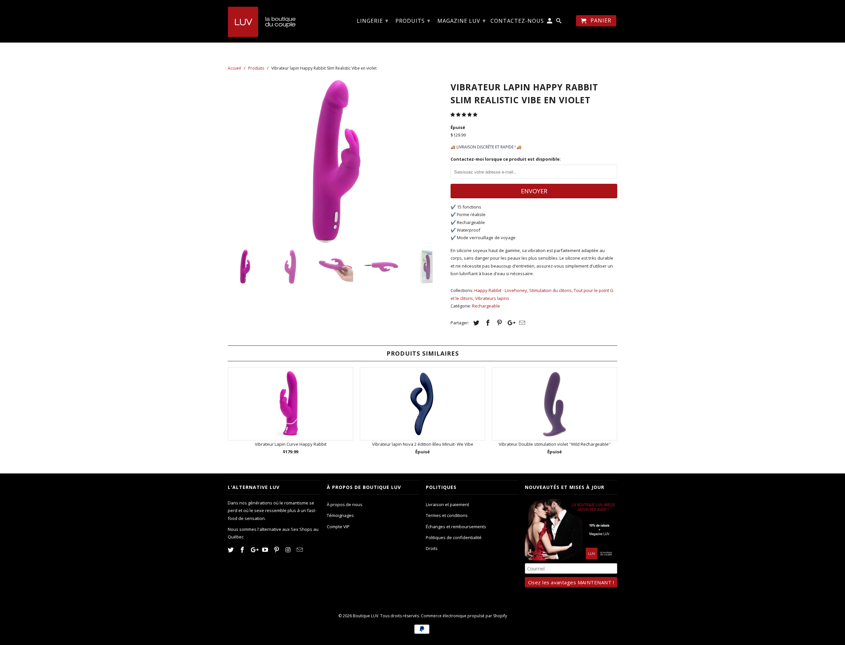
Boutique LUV (365, 616)
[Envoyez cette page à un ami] (521, 323)
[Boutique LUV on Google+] (254, 550)
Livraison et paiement (447, 504)
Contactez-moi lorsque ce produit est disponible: (506, 159)
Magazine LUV (461, 20)
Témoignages (340, 515)
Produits (412, 20)
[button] (464, 114)
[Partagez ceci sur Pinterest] (498, 323)
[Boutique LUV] (274, 21)
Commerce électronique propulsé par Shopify (464, 616)
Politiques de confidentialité (454, 537)
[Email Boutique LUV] (300, 550)
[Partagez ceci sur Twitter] (475, 323)
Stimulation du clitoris (550, 290)
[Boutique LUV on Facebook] (243, 550)
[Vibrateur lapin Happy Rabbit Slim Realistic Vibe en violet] (336, 162)
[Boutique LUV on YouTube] (265, 550)
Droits (432, 548)
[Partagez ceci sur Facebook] (487, 323)
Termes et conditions (447, 515)
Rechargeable (486, 306)
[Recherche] (559, 22)
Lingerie (373, 20)
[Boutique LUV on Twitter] (231, 550)
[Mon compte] (550, 22)
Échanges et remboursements (456, 527)
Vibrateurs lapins (492, 298)
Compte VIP (338, 527)
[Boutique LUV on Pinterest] (277, 550)
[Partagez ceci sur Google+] (509, 323)
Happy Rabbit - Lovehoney (500, 290)
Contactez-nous (517, 21)
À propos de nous (344, 504)
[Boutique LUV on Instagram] (288, 550)
